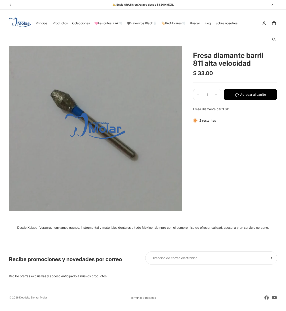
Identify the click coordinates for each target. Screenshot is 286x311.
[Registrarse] (270, 258)
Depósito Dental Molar (33, 297)
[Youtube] (274, 297)
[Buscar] (274, 39)
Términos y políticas (143, 297)
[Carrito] (274, 23)
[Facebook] (266, 297)
